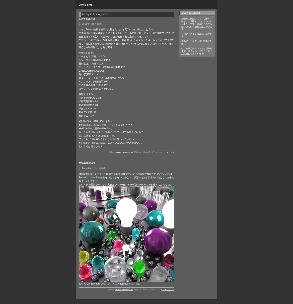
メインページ (194, 51)
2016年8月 (204, 34)
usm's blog (85, 4)
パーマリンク (168, 152)
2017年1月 (204, 41)
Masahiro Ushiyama (124, 152)
